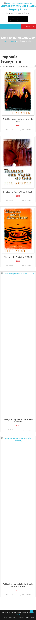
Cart (27, 617)
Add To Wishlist (26, 130)
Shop (32, 617)
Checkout (21, 617)
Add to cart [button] (9, 129)
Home (5, 617)
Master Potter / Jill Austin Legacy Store (18, 7)
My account (12, 617)
